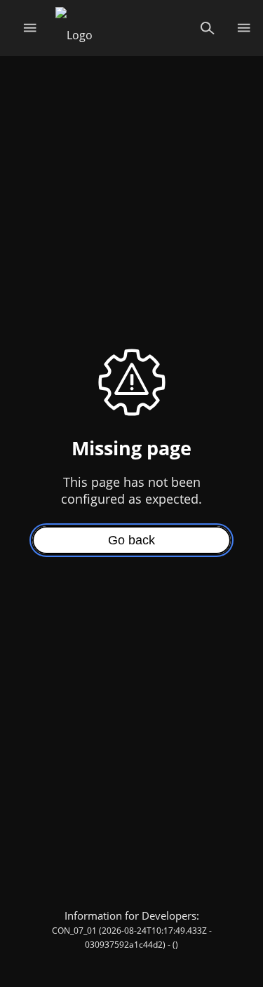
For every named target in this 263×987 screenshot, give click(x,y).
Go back (131, 540)
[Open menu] (29, 28)
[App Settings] (244, 28)
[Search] (207, 28)
